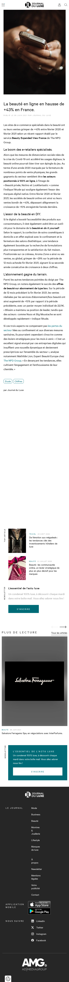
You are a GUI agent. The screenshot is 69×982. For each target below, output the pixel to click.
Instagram (41, 933)
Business (35, 814)
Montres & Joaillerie (35, 830)
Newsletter (36, 869)
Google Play (39, 911)
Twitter (39, 927)
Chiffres (18, 381)
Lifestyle (35, 840)
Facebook (41, 940)
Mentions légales (36, 877)
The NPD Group (12, 360)
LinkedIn (40, 921)
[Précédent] (54, 627)
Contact (35, 894)
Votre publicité (35, 886)
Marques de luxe (35, 848)
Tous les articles (59, 632)
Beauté (34, 820)
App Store (39, 904)
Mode (34, 808)
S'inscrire (23, 609)
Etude (8, 381)
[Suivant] (63, 627)
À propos (34, 861)
